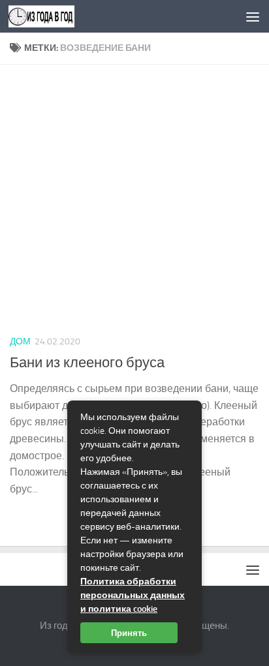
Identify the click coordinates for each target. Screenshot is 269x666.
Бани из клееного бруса (87, 362)
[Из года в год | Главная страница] (52, 16)
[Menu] (252, 16)
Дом (20, 341)
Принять (129, 633)
